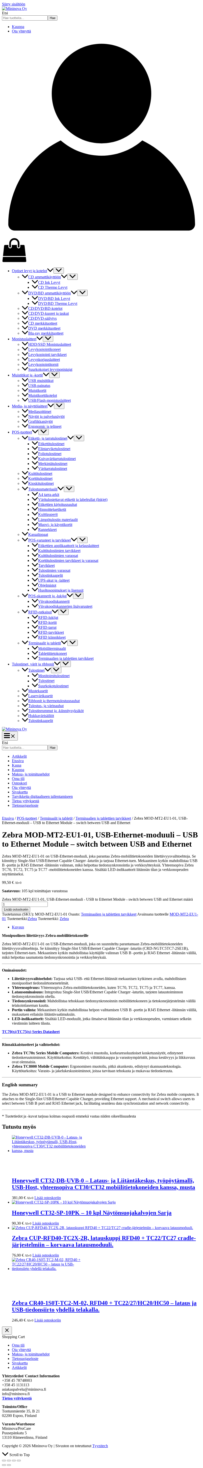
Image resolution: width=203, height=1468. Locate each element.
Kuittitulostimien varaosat (58, 555)
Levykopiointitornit (43, 364)
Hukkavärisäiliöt (41, 716)
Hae (52, 18)
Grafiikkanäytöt (40, 421)
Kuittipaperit (48, 515)
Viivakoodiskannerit (54, 601)
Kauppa (18, 27)
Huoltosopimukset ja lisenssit (60, 590)
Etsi (5, 13)
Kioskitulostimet (41, 483)
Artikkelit (19, 756)
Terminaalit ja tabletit (44, 643)
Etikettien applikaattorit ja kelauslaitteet (68, 546)
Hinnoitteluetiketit (52, 509)
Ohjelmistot (47, 585)
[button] (50, 271)
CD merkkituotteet (42, 323)
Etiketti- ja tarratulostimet (47, 438)
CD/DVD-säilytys (42, 318)
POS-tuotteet (22, 432)
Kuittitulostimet (40, 473)
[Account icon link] (101, 235)
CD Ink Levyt (49, 282)
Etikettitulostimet (51, 444)
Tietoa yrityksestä (25, 801)
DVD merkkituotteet (44, 328)
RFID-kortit (47, 622)
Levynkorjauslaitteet (44, 359)
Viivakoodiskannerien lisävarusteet (65, 606)
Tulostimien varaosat (54, 570)
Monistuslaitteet (24, 339)
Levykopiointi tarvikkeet (47, 354)
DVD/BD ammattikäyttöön (49, 293)
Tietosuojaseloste (25, 805)
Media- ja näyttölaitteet (30, 406)
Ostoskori (19, 783)
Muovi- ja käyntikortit (55, 524)
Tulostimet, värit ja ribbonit (33, 664)
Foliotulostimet (49, 454)
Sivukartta (20, 792)
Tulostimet (36, 670)
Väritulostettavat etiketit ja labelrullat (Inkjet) (72, 499)
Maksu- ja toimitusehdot (31, 774)
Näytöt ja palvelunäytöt (46, 416)
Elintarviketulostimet (54, 449)
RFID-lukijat (48, 617)
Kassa (16, 765)
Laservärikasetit (40, 696)
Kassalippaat (38, 534)
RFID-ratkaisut (40, 612)
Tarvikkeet (46, 565)
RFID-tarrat (47, 627)
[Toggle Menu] (58, 270)
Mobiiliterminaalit (52, 648)
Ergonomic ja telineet (44, 426)
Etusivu (18, 761)
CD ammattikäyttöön (44, 277)
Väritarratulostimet (52, 468)
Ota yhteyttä (21, 31)
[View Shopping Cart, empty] (101, 250)
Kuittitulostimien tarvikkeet (59, 550)
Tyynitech (100, 1446)
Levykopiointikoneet (44, 349)
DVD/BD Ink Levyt (54, 298)
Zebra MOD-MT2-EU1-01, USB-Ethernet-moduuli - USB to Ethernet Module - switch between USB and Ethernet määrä (97, 899)
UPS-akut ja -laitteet (54, 580)
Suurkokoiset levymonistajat (50, 369)
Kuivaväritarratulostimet (57, 459)
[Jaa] (14, 1460)
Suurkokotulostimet (53, 686)
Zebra (32, 919)
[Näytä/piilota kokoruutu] (9, 1460)
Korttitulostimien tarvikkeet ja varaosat (68, 560)
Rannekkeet (47, 529)
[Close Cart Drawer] (7, 1330)
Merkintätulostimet (52, 463)
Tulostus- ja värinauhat (46, 706)
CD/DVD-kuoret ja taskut (48, 313)
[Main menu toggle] (10, 736)
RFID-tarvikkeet (51, 632)
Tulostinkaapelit (50, 575)
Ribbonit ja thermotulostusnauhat (54, 701)
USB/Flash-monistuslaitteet (49, 400)
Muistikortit (37, 390)
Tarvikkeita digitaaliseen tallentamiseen (42, 796)
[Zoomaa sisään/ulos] (4, 1460)
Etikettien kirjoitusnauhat (57, 504)
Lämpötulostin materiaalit (58, 520)
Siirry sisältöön (13, 4)
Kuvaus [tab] (18, 927)
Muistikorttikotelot (42, 395)
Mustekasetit (38, 691)
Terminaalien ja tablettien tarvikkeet (66, 658)
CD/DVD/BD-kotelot (45, 308)
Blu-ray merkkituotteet (45, 333)
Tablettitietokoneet (52, 653)
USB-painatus (39, 385)
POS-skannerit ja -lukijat (47, 596)
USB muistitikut (40, 380)
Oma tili (18, 779)
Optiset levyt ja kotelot (29, 271)
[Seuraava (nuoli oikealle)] (9, 1465)
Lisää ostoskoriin (16, 909)
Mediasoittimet (39, 411)
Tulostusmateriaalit (42, 489)
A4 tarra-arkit (48, 494)
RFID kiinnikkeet (52, 637)
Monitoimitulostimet (54, 676)
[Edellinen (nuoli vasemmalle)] (4, 1465)
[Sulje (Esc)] (19, 1460)
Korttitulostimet (40, 478)
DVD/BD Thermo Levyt (57, 303)
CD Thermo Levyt (52, 287)
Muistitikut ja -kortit (27, 375)
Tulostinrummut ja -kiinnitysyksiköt (56, 711)
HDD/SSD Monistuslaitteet (49, 344)
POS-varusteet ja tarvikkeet (49, 540)
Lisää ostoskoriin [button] (47, 1198)
